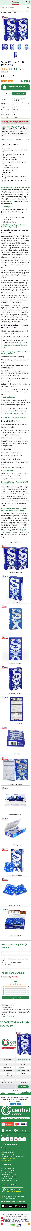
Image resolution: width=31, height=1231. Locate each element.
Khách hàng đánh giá (13, 972)
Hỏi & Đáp (18, 139)
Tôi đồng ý (13, 1104)
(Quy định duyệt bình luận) (10, 977)
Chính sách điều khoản (8, 1168)
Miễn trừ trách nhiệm (7, 1154)
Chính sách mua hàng (7, 1170)
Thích (4, 965)
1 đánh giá (20, 69)
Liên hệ (3, 1150)
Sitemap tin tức (12, 1181)
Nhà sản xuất (7, 175)
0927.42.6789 (14, 1191)
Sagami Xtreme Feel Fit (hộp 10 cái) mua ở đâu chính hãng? (14, 181)
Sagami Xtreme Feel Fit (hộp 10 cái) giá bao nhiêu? (14, 177)
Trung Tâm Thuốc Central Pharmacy (15, 1216)
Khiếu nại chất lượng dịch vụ (9, 1158)
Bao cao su (15, 117)
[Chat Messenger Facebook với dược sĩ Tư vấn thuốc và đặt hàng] (4, 89)
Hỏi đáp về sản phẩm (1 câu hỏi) (14, 946)
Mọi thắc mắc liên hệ (10, 1185)
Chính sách (7, 1165)
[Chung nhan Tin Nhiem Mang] (18, 1225)
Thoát (19, 1104)
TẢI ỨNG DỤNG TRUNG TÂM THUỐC (13, 1202)
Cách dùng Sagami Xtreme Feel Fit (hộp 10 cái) (14, 162)
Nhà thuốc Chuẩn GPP (8, 1152)
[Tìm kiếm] (28, 7)
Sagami (14, 99)
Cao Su (10, 201)
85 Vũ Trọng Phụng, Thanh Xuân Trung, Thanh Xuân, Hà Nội (16, 1197)
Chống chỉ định (8, 165)
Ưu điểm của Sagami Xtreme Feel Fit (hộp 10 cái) (14, 154)
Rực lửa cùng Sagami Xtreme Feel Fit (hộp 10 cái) (15, 150)
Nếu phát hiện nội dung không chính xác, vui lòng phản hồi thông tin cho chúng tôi (16, 122)
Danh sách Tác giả (6, 1178)
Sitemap (3, 1181)
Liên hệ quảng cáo (6, 1160)
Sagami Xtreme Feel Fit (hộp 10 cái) (23, 1059)
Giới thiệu (4, 1148)
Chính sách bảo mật (14, 1101)
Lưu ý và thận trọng (11, 170)
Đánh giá (28, 139)
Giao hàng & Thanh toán (8, 1176)
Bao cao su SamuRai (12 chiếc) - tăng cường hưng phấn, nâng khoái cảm (15, 345)
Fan (8, 1130)
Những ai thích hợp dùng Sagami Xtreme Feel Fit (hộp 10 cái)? (13, 158)
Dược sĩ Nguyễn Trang (14, 127)
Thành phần (7, 148)
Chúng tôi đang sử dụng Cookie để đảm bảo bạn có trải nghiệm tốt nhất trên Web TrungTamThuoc (14, 1099)
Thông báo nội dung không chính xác (12, 1156)
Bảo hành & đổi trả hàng (8, 1174)
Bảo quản (9, 172)
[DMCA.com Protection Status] (12, 1225)
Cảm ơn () (11, 1016)
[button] (14, 1090)
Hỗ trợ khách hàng (10, 1144)
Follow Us (5, 1136)
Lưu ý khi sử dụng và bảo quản (12, 167)
